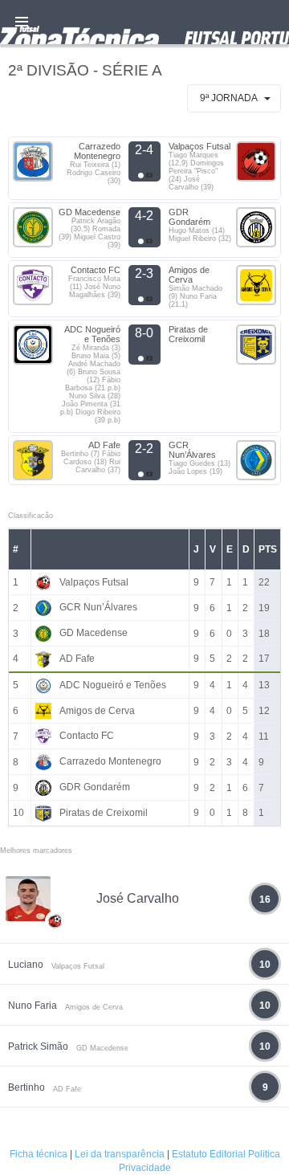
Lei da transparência (120, 1154)
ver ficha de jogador (55, 967)
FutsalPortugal (144, 22)
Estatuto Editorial (209, 1154)
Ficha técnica (38, 1154)
